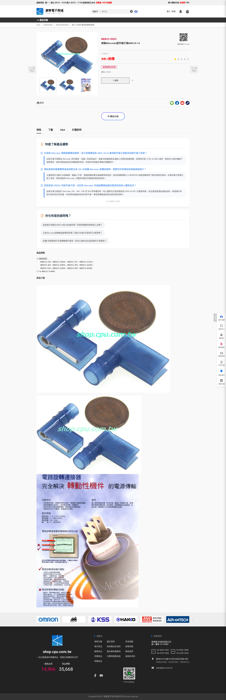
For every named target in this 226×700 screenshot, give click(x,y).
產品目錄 (42, 20)
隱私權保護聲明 (114, 651)
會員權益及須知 (114, 646)
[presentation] (33, 620)
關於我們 (111, 641)
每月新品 (98, 646)
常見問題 (129, 641)
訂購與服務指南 (114, 656)
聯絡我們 (129, 651)
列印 (40, 102)
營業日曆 (98, 641)
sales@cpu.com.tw (164, 668)
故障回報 (129, 646)
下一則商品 (194, 69)
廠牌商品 (98, 651)
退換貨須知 (130, 656)
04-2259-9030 (163, 653)
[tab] (38, 130)
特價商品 (98, 656)
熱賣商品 (98, 661)
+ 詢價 (115, 80)
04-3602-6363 (163, 650)
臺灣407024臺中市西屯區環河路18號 (172, 659)
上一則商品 (32, 69)
